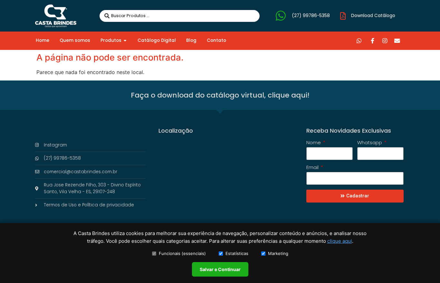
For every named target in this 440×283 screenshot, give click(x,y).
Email (313, 168)
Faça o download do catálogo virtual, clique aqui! (220, 95)
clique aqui (339, 241)
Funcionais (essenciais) (182, 253)
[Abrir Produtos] (125, 40)
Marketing (278, 253)
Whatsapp (370, 143)
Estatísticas (236, 253)
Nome (314, 143)
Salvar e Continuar (220, 269)
